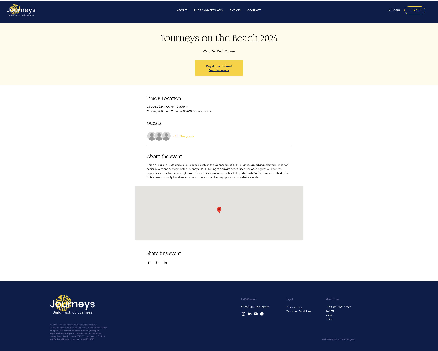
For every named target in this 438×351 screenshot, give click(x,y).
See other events (219, 70)
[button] (414, 10)
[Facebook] (262, 314)
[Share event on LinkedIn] (165, 262)
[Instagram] (243, 314)
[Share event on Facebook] (148, 262)
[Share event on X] (157, 262)
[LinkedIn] (249, 314)
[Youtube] (256, 314)
